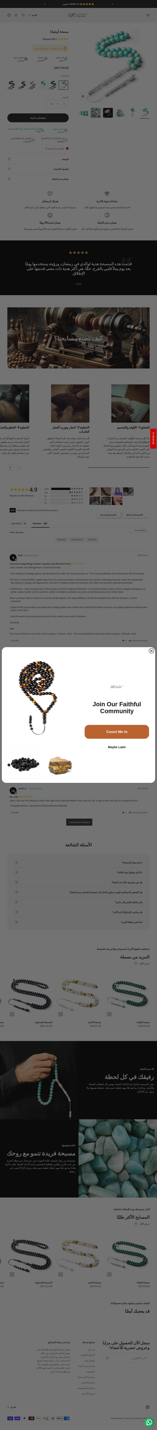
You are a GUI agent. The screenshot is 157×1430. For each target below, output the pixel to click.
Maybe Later (117, 747)
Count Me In (117, 732)
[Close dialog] (151, 650)
